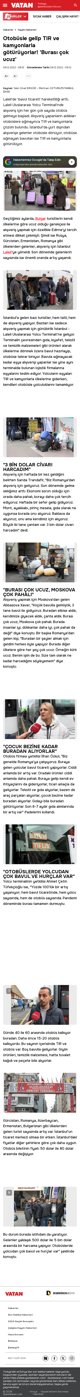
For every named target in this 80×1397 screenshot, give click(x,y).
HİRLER (14, 16)
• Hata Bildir (38, 1394)
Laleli (7, 99)
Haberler (8, 29)
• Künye (33, 1391)
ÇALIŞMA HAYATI (67, 16)
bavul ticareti (29, 99)
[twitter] (63, 1358)
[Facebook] (54, 1358)
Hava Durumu (15, 1334)
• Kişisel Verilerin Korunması (54, 1391)
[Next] (46, 1358)
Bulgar (40, 218)
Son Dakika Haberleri (20, 1314)
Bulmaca (12, 1341)
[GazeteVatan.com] (14, 1294)
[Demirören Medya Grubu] (60, 1294)
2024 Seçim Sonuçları (21, 1321)
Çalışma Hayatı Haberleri (22, 1328)
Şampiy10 (13, 1347)
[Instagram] (72, 1358)
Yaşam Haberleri (27, 29)
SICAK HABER (42, 16)
